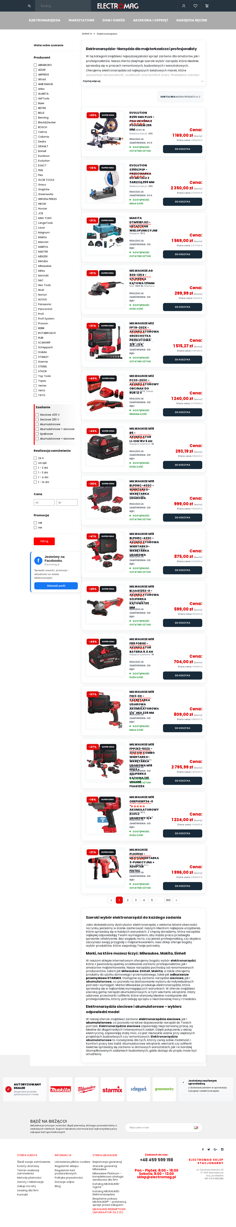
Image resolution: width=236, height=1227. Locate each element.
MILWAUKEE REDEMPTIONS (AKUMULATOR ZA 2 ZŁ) (109, 1210)
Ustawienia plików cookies (72, 1162)
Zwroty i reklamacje (30, 1182)
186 (168, 900)
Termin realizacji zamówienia (28, 1171)
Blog (58, 1186)
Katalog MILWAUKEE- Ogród (106, 1185)
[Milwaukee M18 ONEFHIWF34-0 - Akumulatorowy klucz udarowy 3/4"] (105, 815)
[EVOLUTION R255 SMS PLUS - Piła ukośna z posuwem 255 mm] (105, 130)
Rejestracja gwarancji (107, 1162)
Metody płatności (29, 1178)
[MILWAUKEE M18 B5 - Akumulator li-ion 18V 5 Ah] (105, 446)
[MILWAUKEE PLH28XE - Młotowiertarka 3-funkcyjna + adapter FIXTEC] (105, 867)
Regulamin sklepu (67, 1166)
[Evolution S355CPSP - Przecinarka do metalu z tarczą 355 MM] (105, 183)
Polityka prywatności (69, 1178)
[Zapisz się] (197, 1127)
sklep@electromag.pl (156, 1177)
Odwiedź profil (56, 585)
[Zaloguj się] (183, 11)
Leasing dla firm (28, 1190)
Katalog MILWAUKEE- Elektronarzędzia (106, 1192)
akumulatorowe (99, 1022)
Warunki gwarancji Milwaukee (105, 1167)
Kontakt (22, 1194)
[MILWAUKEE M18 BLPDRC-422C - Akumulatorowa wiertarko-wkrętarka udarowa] (105, 552)
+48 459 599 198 (156, 1160)
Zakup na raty (26, 1186)
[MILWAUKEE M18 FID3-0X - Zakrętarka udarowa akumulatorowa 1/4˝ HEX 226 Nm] (105, 710)
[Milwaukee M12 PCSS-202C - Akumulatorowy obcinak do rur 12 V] (105, 394)
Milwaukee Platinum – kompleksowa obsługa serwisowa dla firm (108, 1176)
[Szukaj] (29, 5)
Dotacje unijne (64, 1182)
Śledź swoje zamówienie (33, 1162)
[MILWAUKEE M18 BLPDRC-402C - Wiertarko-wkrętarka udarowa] (105, 499)
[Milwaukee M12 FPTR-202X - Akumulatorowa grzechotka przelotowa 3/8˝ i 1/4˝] (105, 341)
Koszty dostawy (28, 1166)
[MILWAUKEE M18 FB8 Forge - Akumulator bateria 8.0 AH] (105, 657)
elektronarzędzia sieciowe (159, 1019)
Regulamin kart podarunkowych (66, 1171)
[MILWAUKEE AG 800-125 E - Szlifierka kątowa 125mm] (105, 288)
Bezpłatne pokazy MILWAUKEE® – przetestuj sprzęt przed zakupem (109, 1202)
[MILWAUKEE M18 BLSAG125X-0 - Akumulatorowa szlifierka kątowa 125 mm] (105, 604)
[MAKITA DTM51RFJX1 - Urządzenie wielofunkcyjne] (105, 236)
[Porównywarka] (195, 11)
